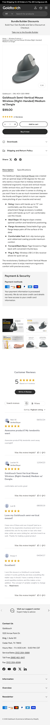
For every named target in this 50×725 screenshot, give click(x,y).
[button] (40, 7)
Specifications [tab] (24, 170)
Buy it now (25, 132)
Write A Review (25, 392)
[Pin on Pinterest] (20, 159)
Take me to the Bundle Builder (25, 32)
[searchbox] (14, 403)
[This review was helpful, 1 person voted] (38, 452)
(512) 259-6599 (13, 662)
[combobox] (25, 13)
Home (4, 38)
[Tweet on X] (10, 159)
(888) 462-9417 (17, 657)
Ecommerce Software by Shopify (27, 719)
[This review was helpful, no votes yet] (38, 495)
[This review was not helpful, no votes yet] (42, 452)
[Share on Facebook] (15, 159)
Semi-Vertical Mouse (25, 176)
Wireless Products (15, 38)
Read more (13, 586)
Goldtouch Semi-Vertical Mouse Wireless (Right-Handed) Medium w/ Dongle (22, 40)
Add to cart (33, 124)
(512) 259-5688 (22, 652)
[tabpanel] (25, 221)
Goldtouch (6, 94)
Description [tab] (8, 170)
